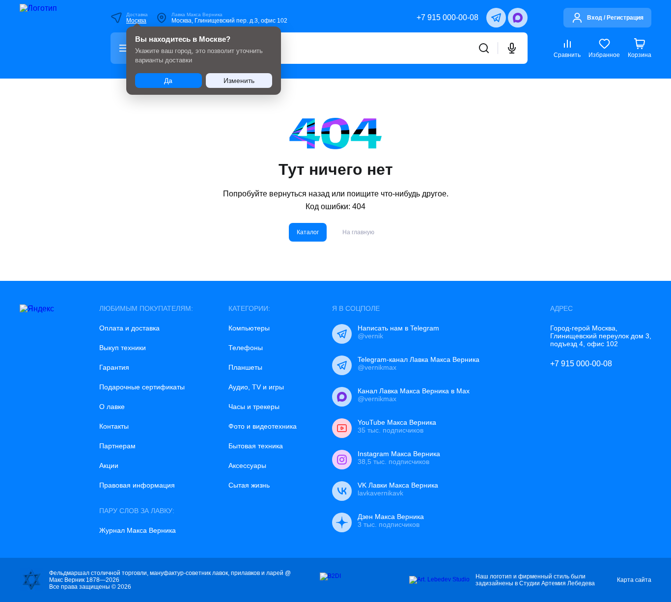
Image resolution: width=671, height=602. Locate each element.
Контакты (114, 426)
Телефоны (245, 348)
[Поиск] (484, 48)
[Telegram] (496, 17)
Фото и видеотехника (262, 426)
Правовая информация (137, 485)
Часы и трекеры (254, 406)
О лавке (112, 406)
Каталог (308, 232)
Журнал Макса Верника (137, 530)
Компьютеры (249, 328)
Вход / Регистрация (615, 17)
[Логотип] (52, 39)
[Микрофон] (512, 48)
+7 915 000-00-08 (447, 17)
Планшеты (245, 367)
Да (168, 80)
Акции (108, 465)
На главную (358, 232)
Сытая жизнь (249, 485)
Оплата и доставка (129, 328)
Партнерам (117, 446)
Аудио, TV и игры (256, 387)
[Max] (518, 17)
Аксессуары (247, 465)
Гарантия (114, 367)
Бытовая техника (255, 446)
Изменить (239, 80)
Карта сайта (634, 579)
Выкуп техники (122, 348)
